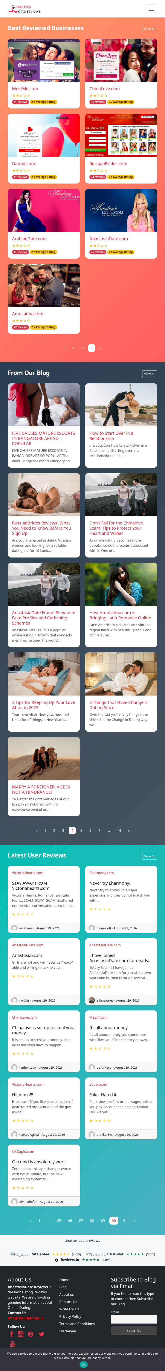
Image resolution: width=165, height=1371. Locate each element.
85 (59, 1220)
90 (114, 1220)
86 (70, 1220)
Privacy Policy (70, 1316)
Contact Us (68, 1301)
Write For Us (69, 1309)
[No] (159, 1359)
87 (81, 1220)
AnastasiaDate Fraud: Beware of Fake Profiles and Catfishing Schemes (44, 618)
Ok (84, 1364)
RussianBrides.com (108, 163)
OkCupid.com (23, 1151)
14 (119, 830)
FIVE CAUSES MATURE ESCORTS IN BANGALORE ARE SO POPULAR (43, 438)
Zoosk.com (98, 1084)
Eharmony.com (101, 872)
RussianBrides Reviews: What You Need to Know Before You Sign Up (41, 528)
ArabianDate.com (29, 239)
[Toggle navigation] (151, 9)
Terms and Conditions (77, 1323)
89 (103, 1220)
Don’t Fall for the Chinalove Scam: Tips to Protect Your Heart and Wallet (116, 528)
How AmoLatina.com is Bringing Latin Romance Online (120, 615)
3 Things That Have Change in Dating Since (118, 704)
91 (125, 1220)
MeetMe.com (25, 88)
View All (149, 29)
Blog (63, 1287)
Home (64, 1279)
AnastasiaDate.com (108, 239)
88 (92, 1220)
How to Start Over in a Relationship (111, 435)
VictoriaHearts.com (27, 872)
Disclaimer (67, 1331)
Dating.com (23, 163)
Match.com (98, 1017)
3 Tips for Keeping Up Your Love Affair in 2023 (43, 704)
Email (115, 1312)
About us (66, 1294)
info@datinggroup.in (26, 1318)
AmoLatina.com (27, 314)
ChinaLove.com (104, 88)
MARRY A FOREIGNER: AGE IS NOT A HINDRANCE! (41, 789)
